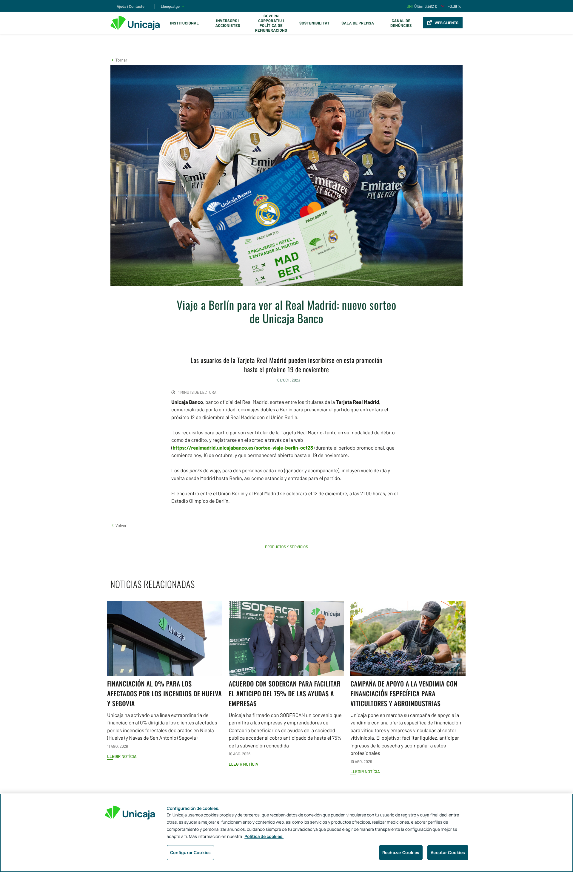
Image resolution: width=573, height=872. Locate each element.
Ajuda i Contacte (130, 6)
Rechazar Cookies (400, 852)
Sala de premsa (357, 23)
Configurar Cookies (190, 852)
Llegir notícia (122, 756)
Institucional (184, 23)
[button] (118, 59)
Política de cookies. (264, 836)
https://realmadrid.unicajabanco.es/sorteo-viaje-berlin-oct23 (242, 448)
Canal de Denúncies (401, 23)
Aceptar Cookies (448, 852)
